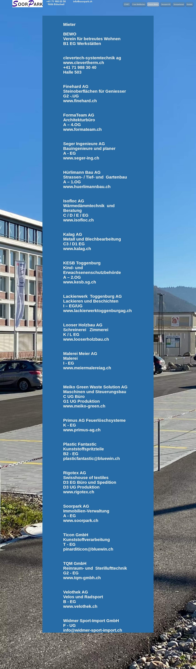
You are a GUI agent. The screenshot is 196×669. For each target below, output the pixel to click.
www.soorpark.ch (80, 520)
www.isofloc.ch (78, 220)
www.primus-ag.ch (82, 430)
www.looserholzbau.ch (86, 339)
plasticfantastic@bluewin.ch (91, 458)
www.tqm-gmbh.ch (82, 577)
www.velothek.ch (80, 606)
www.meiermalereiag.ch (87, 368)
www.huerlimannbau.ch (87, 186)
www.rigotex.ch (78, 492)
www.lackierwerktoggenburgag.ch (97, 310)
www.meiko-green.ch (84, 406)
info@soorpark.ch (82, 1)
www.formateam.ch (82, 129)
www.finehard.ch (80, 100)
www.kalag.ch (77, 248)
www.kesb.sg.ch (79, 282)
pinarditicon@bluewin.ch (88, 549)
